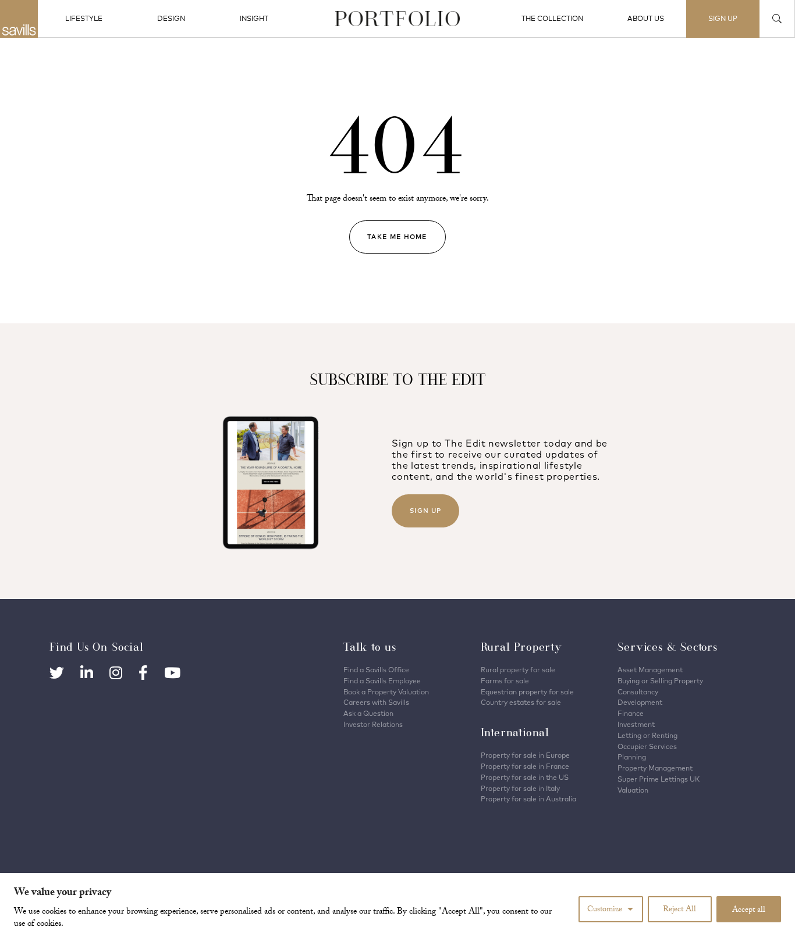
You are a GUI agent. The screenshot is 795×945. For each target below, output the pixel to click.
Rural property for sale (518, 669)
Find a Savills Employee (382, 680)
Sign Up (425, 511)
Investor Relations (373, 724)
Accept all (748, 911)
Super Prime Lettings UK (658, 779)
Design (171, 18)
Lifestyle (83, 18)
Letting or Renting (647, 735)
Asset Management (650, 669)
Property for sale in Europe (525, 755)
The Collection (552, 18)
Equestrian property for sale (527, 691)
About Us (645, 18)
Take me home (397, 237)
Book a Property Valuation (386, 691)
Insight (254, 18)
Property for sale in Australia (528, 798)
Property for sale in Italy (520, 788)
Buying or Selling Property (660, 680)
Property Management (655, 768)
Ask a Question (368, 713)
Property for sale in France (525, 766)
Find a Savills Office (376, 669)
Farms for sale (505, 680)
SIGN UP (722, 18)
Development (639, 702)
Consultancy (637, 691)
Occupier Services (647, 746)
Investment (636, 724)
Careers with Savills (376, 702)
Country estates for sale (521, 702)
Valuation (632, 790)
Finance (630, 713)
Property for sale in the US (525, 777)
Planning (631, 757)
